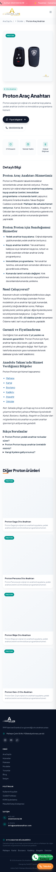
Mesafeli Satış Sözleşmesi (13, 804)
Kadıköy (10, 392)
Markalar (6, 762)
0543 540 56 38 (16, 128)
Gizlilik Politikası (9, 796)
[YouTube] (11, 740)
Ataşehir (10, 396)
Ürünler (20, 21)
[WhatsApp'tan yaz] (42, 857)
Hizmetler (7, 758)
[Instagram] (5, 740)
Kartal (9, 382)
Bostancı (10, 387)
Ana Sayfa (7, 21)
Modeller (6, 766)
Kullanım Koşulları (10, 791)
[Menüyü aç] (50, 12)
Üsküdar (10, 401)
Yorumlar (6, 770)
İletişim (6, 778)
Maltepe (10, 378)
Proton (10, 35)
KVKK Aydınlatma (10, 799)
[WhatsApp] (17, 740)
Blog (5, 774)
